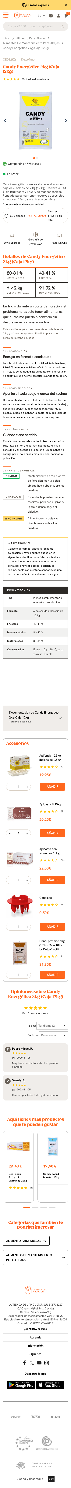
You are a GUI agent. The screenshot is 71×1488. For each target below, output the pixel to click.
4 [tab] (52, 1207)
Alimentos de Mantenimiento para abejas (29, 1257)
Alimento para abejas (23, 1241)
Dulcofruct (28, 59)
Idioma (32, 1025)
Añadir (53, 786)
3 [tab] (43, 1207)
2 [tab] (37, 158)
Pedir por (33, 1035)
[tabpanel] (35, 121)
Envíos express (38, 5)
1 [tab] (34, 158)
